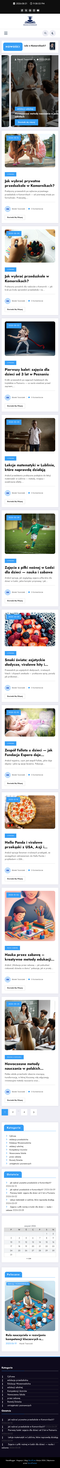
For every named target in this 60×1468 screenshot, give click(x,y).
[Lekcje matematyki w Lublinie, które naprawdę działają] (30, 434)
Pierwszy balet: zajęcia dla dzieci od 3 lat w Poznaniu (27, 372)
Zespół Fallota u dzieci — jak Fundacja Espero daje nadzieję (28, 752)
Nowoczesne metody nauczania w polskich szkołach (30, 115)
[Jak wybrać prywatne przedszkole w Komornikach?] (30, 150)
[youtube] (38, 10)
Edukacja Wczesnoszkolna (20, 1142)
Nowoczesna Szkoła (17, 1153)
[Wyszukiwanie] (45, 33)
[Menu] (5, 33)
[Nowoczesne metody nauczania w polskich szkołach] (30, 91)
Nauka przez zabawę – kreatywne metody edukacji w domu (30, 957)
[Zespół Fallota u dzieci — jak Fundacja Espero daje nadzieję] (30, 722)
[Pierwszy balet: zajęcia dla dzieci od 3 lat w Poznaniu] (30, 338)
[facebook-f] (22, 10)
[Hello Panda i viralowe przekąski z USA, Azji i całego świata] (30, 811)
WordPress (32, 1460)
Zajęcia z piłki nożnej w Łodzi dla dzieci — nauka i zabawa (29, 570)
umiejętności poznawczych (20, 1163)
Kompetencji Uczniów (18, 1149)
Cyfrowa (10, 174)
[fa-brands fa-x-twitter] (26, 10)
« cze (29, 1258)
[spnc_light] (52, 33)
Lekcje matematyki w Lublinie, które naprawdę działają (30, 467)
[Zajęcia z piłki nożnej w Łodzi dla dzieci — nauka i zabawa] (30, 533)
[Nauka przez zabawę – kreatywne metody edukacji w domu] (30, 915)
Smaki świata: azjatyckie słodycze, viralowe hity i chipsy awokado (25, 662)
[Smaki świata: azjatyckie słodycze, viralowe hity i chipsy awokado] (30, 629)
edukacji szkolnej (16, 108)
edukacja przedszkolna (18, 1139)
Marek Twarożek (15, 59)
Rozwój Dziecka (16, 1160)
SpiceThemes (32, 1463)
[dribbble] (30, 10)
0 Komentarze (37, 209)
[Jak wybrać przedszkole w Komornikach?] (30, 245)
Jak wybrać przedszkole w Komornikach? (27, 278)
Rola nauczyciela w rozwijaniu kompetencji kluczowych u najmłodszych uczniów (26, 1337)
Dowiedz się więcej (17, 122)
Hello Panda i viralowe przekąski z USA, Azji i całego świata (24, 845)
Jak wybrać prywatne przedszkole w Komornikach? (30, 183)
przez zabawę (12, 948)
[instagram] (34, 10)
